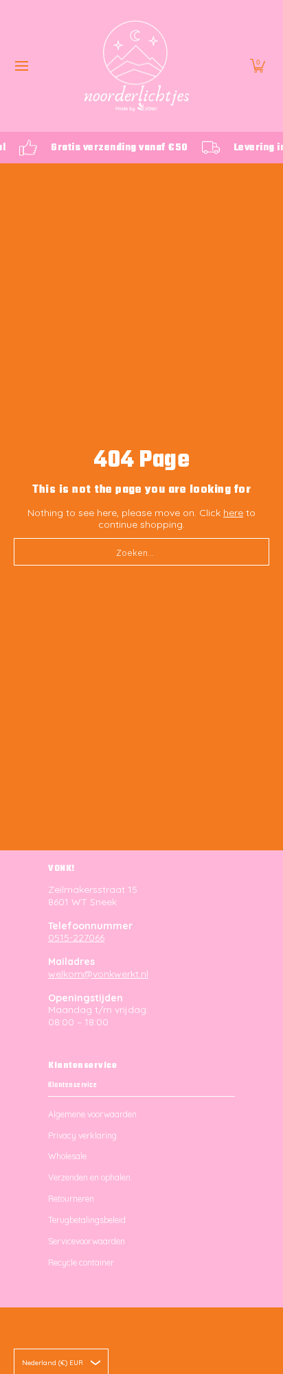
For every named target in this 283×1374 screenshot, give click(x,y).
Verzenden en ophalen (89, 1177)
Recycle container (81, 1262)
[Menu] (21, 66)
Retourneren (71, 1198)
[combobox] (141, 552)
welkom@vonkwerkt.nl (98, 974)
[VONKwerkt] (137, 66)
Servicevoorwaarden (86, 1241)
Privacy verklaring (82, 1135)
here (233, 512)
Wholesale (67, 1156)
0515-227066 (76, 937)
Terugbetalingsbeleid (87, 1220)
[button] (257, 66)
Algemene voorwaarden (92, 1114)
